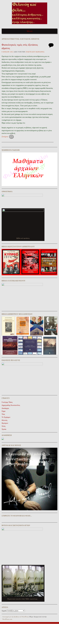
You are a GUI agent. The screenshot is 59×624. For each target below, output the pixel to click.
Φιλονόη (4, 420)
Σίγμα (3, 411)
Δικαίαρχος (5, 408)
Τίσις (3, 414)
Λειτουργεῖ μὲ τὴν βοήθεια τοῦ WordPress (15, 617)
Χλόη (3, 426)
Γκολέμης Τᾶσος (7, 402)
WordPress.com (7, 619)
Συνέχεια (7, 136)
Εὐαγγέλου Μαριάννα (35, 52)
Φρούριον (5, 423)
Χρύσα (4, 429)
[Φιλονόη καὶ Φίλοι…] (29, 25)
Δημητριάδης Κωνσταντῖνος (11, 405)
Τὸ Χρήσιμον (6, 417)
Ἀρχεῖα (4, 611)
